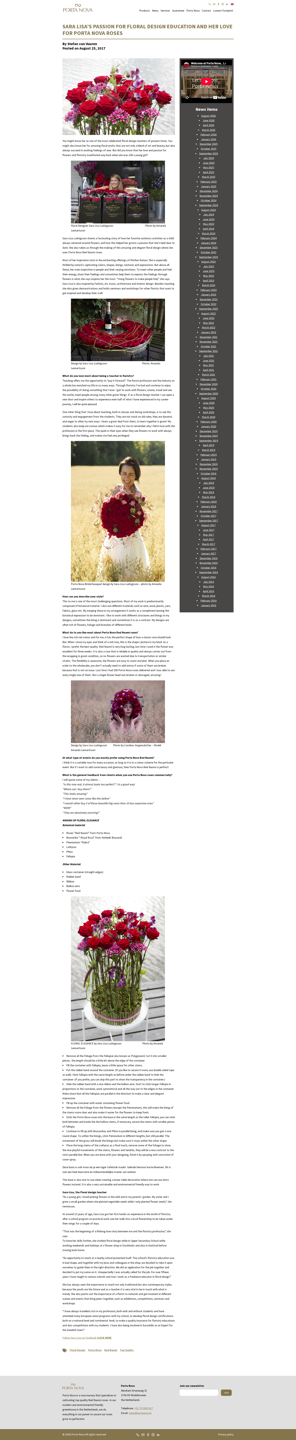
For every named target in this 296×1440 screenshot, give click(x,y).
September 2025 (208, 153)
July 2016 (208, 582)
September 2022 (208, 308)
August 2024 (208, 210)
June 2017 (208, 530)
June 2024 (208, 219)
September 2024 (208, 205)
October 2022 (208, 304)
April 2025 (208, 172)
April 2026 (208, 125)
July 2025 (208, 158)
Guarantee (178, 10)
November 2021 (208, 341)
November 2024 (208, 196)
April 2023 (208, 280)
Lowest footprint (223, 10)
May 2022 (208, 323)
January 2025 (208, 186)
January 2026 (208, 139)
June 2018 (208, 487)
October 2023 (208, 252)
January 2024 (208, 243)
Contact (206, 10)
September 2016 (208, 572)
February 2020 (208, 421)
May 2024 (208, 224)
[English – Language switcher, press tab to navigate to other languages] (232, 4)
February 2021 (208, 379)
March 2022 (208, 327)
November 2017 (208, 511)
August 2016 (208, 577)
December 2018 (209, 464)
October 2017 (208, 516)
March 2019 (208, 450)
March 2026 (208, 130)
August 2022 (208, 313)
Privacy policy (226, 1434)
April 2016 (208, 591)
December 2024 (209, 191)
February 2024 (208, 238)
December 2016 (209, 558)
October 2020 (208, 389)
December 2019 (209, 431)
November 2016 (208, 563)
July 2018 (208, 483)
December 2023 (209, 247)
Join (226, 1392)
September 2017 (208, 520)
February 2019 (208, 455)
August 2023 (208, 261)
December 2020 (209, 384)
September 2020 (208, 393)
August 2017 (208, 525)
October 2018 (208, 473)
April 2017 (208, 539)
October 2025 (208, 148)
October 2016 (208, 567)
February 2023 (208, 290)
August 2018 (208, 478)
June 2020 (208, 403)
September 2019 (208, 440)
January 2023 (208, 294)
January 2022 (208, 332)
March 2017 (208, 544)
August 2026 (208, 116)
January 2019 (208, 459)
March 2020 (208, 417)
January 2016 (208, 605)
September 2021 (208, 351)
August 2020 (208, 398)
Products (144, 10)
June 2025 (208, 163)
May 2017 (208, 535)
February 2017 (208, 549)
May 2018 (208, 492)
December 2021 (209, 337)
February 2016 (208, 600)
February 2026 (208, 134)
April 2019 (208, 445)
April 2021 (208, 370)
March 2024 (208, 233)
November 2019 (208, 436)
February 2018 (208, 501)
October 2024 (208, 200)
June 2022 (208, 318)
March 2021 (208, 374)
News (155, 10)
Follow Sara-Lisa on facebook (87, 1338)
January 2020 (208, 426)
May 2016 (208, 586)
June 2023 (208, 271)
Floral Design (77, 1350)
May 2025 (208, 167)
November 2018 (208, 469)
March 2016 (208, 596)
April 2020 (208, 412)
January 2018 (208, 506)
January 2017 (208, 553)
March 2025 (208, 177)
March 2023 (208, 285)
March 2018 (208, 497)
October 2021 (208, 346)
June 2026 (208, 120)
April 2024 (208, 228)
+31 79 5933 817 (143, 1408)
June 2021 (208, 360)
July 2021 (208, 356)
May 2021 (208, 365)
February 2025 (208, 181)
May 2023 (208, 276)
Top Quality (127, 1350)
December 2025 (209, 144)
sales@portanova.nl (140, 1413)
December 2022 (209, 299)
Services (165, 10)
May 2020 (208, 407)
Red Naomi (110, 1350)
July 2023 (208, 266)
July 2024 (208, 214)
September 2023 (208, 257)
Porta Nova (193, 10)
